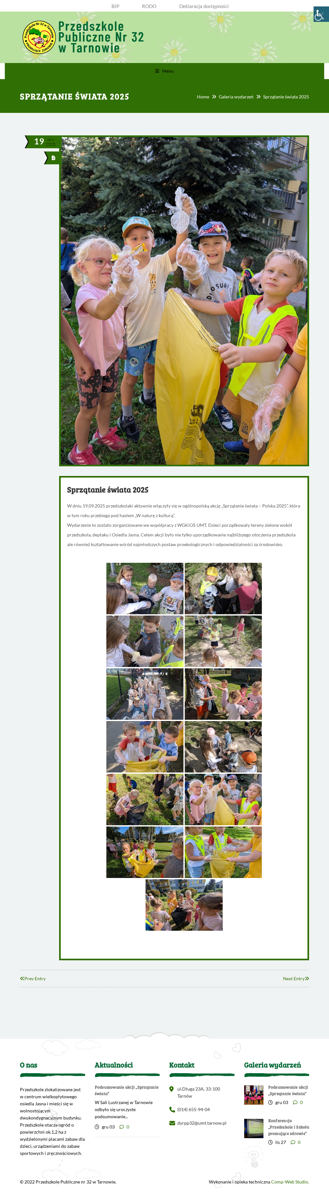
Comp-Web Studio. (290, 1181)
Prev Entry (35, 978)
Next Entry (294, 978)
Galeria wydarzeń (236, 96)
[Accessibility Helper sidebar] (321, 14)
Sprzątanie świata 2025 (107, 489)
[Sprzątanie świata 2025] (54, 157)
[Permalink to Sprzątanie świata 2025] (184, 464)
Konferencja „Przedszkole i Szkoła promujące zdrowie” (288, 1127)
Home (203, 96)
